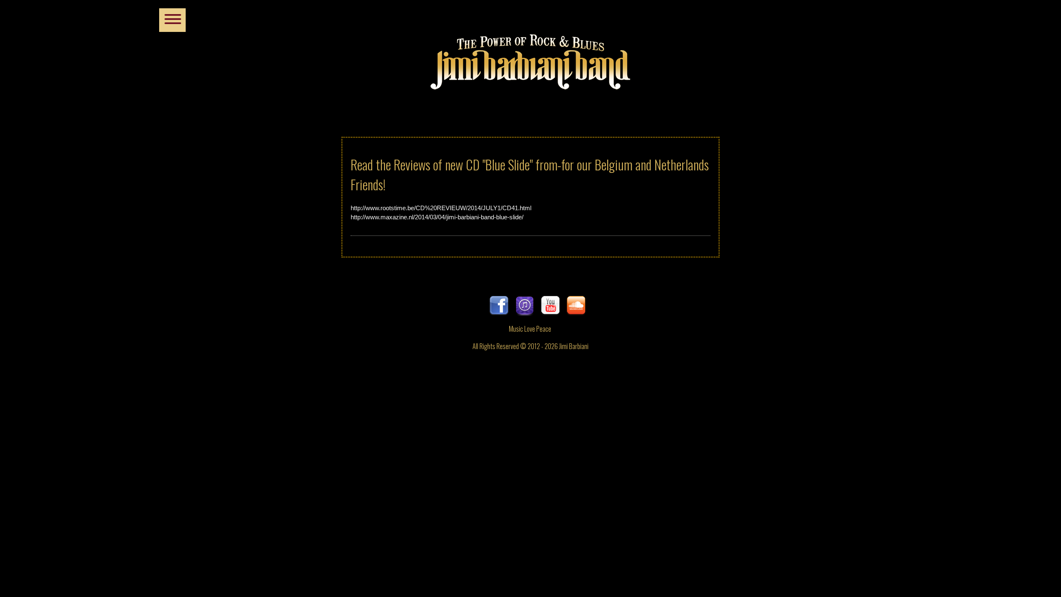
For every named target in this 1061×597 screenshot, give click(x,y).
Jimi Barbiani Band (530, 58)
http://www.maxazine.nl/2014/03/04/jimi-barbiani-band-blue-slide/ (437, 217)
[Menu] (172, 20)
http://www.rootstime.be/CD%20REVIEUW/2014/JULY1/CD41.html (441, 207)
